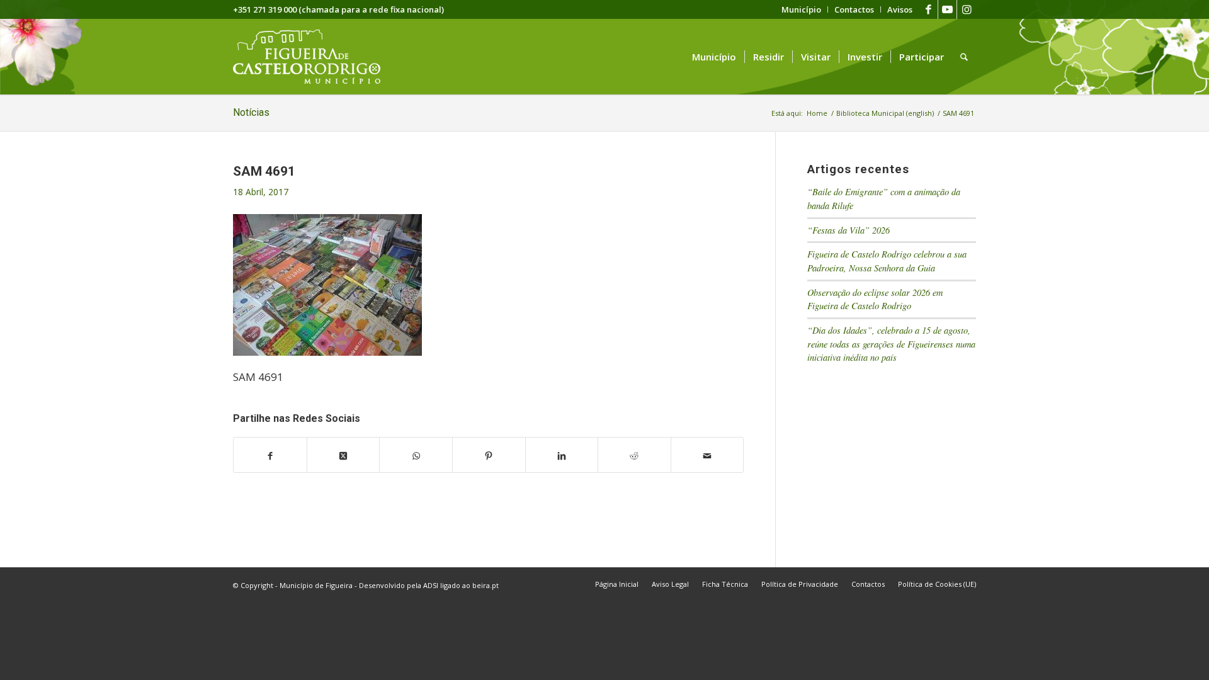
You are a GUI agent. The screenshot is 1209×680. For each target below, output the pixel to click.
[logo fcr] (316, 56)
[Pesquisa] (964, 56)
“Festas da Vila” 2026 (848, 230)
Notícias (251, 112)
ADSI (430, 585)
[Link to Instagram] (966, 9)
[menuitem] (801, 9)
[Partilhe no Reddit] (634, 455)
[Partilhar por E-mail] (707, 455)
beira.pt (485, 585)
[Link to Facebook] (928, 9)
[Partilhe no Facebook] (270, 455)
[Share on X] (343, 455)
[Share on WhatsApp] (416, 455)
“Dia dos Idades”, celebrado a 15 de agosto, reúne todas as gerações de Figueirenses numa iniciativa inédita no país (891, 343)
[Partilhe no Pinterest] (489, 455)
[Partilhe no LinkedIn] (562, 455)
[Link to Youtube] (947, 9)
